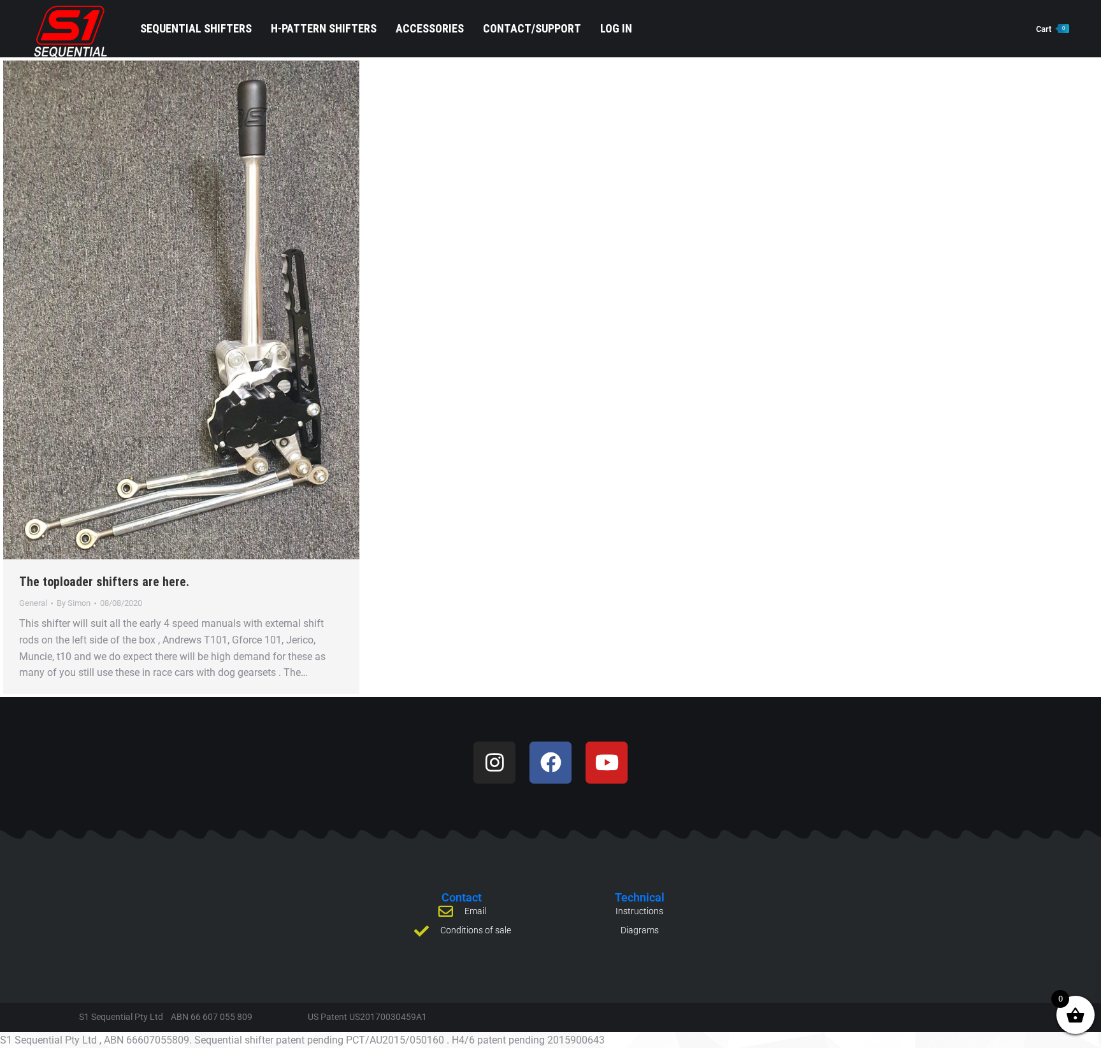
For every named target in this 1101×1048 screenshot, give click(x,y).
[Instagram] (494, 763)
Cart (1050, 29)
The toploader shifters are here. (104, 581)
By (73, 603)
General (33, 603)
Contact (462, 897)
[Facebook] (550, 763)
